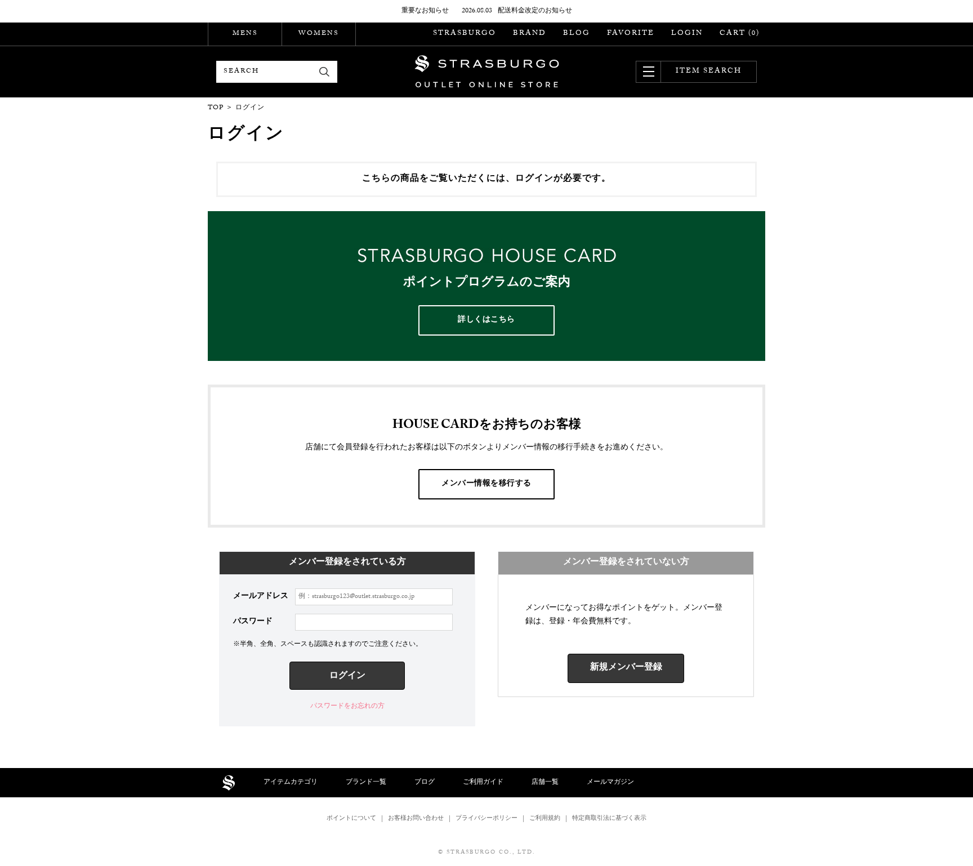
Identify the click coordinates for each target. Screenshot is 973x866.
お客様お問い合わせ (416, 819)
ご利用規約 (544, 819)
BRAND (529, 34)
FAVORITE (630, 34)
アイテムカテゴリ (291, 782)
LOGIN (687, 34)
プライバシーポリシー (486, 819)
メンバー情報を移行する (486, 484)
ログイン (347, 676)
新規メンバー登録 (626, 668)
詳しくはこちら (486, 320)
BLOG (576, 34)
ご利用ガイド (483, 782)
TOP (216, 108)
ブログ (424, 782)
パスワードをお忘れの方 (347, 706)
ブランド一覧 (366, 782)
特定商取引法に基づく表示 (609, 819)
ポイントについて (351, 819)
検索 (325, 71)
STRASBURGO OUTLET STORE (486, 71)
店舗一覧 (545, 782)
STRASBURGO (464, 34)
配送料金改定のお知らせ (535, 11)
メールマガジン (610, 782)
